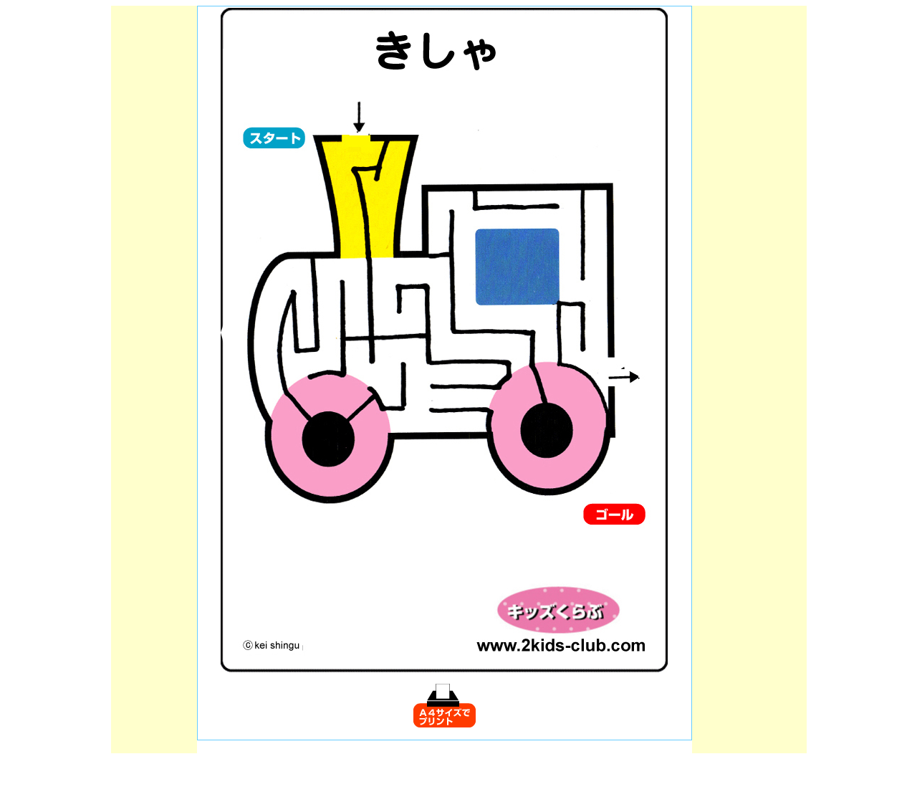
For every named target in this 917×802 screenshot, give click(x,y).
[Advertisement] (154, 221)
